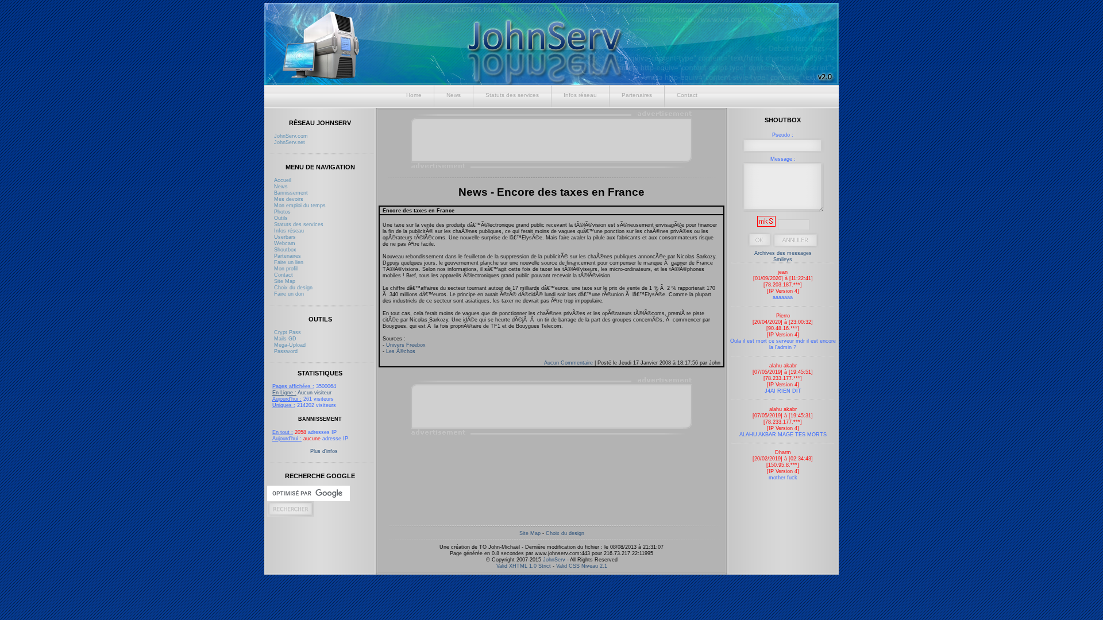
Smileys (782, 259)
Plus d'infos (324, 451)
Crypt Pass (287, 332)
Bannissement (291, 192)
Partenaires (637, 95)
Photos (282, 211)
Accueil (282, 180)
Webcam (284, 243)
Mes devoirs (288, 199)
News (453, 95)
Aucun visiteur (301, 392)
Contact (687, 95)
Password (286, 351)
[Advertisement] (552, 139)
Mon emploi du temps (300, 205)
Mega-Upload (290, 345)
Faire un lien (288, 262)
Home (414, 95)
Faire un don (289, 293)
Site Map (284, 281)
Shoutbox (285, 249)
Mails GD (285, 338)
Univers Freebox (406, 345)
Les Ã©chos (400, 351)
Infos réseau (580, 95)
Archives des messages (783, 253)
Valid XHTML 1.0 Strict (523, 566)
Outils (281, 218)
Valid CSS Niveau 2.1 (581, 566)
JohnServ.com (291, 136)
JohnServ (554, 559)
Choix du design (293, 287)
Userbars (285, 237)
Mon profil (286, 268)
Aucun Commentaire (569, 362)
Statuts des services (512, 95)
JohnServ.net (289, 142)
